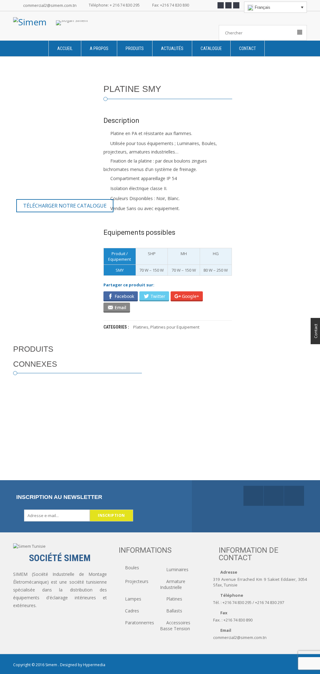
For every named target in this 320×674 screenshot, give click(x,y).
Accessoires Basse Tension (175, 625)
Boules (132, 568)
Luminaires (177, 569)
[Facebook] (221, 5)
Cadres (132, 611)
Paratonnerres (139, 623)
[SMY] (53, 124)
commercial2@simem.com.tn (50, 5)
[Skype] (236, 5)
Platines (140, 327)
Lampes (133, 599)
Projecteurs (136, 581)
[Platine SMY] (24, 186)
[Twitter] (228, 5)
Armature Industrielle (172, 584)
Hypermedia (94, 664)
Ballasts (174, 611)
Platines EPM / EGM (50, 468)
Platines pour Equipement (174, 327)
